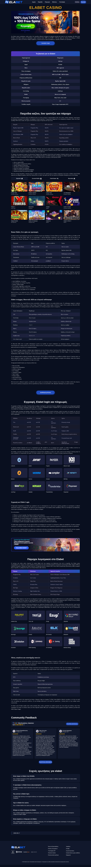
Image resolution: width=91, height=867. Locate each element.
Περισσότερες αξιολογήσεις (45, 762)
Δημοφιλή (18, 178)
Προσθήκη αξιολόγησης (72, 723)
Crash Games (53, 178)
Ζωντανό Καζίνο (36, 178)
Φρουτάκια (70, 178)
